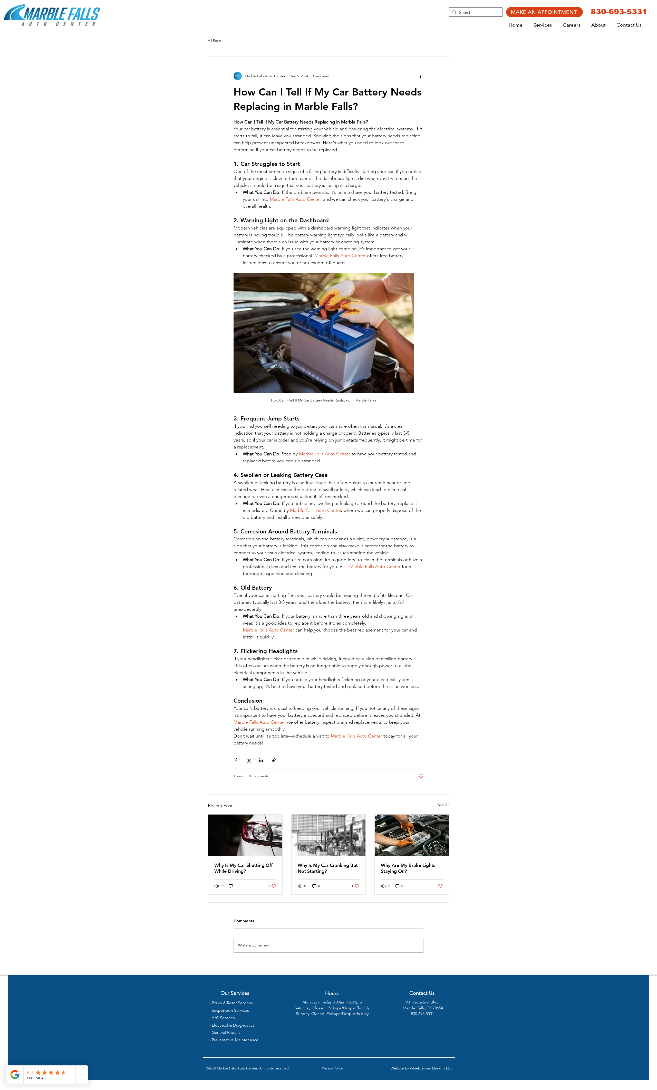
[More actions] (420, 76)
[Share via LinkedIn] (261, 760)
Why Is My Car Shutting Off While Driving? (243, 868)
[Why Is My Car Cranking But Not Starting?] (329, 835)
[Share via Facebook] (236, 760)
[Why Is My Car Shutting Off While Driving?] (245, 835)
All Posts (214, 40)
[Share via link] (273, 760)
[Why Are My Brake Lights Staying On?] (412, 835)
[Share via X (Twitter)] (248, 760)
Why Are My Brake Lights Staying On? (408, 868)
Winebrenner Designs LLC (431, 1068)
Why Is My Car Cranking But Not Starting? (328, 868)
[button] (545, 25)
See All (443, 804)
